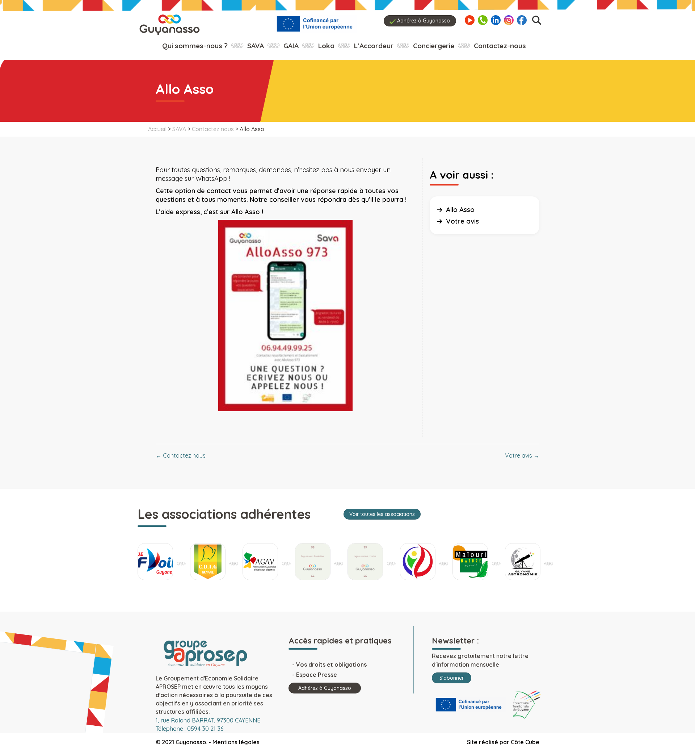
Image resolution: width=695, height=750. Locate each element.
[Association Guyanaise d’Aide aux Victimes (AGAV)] (253, 561)
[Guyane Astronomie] (516, 561)
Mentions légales (236, 742)
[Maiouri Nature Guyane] (463, 561)
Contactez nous (213, 129)
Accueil (157, 129)
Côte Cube (525, 742)
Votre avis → (522, 455)
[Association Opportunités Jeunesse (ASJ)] (358, 561)
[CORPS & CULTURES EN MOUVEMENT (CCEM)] (411, 561)
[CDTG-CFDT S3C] (201, 561)
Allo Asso (460, 209)
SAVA (179, 129)
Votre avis (462, 221)
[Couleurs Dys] (306, 561)
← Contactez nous (181, 455)
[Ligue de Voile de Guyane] (148, 561)
